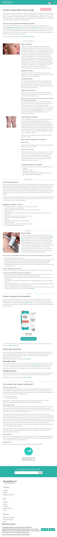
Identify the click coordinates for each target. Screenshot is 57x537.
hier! (30, 136)
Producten (5, 502)
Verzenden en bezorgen (8, 517)
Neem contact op (27, 459)
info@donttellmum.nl (8, 494)
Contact (5, 510)
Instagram (5, 490)
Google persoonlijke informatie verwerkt (12, 534)
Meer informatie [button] (26, 534)
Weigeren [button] (52, 529)
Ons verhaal (6, 506)
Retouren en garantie (8, 519)
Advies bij (5, 504)
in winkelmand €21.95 (29, 339)
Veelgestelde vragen (8, 508)
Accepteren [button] (44, 529)
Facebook (5, 492)
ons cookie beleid (20, 532)
